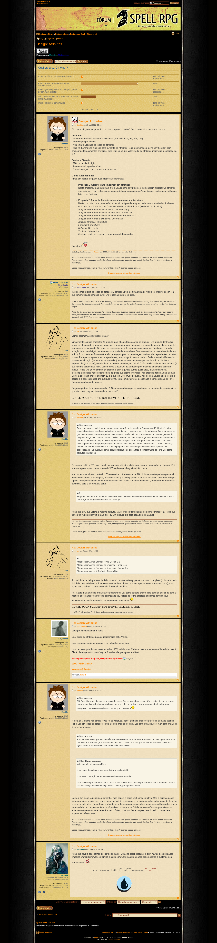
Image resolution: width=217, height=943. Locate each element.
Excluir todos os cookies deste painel (132, 932)
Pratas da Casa (61, 34)
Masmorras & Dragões (81, 669)
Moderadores (63, 55)
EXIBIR (83, 675)
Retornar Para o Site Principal (43, 2)
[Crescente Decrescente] (151, 902)
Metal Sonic (81, 287)
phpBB (97, 937)
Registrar (50, 39)
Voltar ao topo (178, 277)
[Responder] (44, 908)
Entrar (60, 39)
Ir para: (108, 915)
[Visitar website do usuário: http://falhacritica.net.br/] (39, 651)
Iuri (78, 331)
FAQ (41, 39)
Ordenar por (111, 902)
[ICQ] (44, 892)
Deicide (80, 125)
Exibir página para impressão (173, 33)
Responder (41, 60)
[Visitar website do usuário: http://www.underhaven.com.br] (39, 154)
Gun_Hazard (82, 626)
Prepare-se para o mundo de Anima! (124, 273)
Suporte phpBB (114, 939)
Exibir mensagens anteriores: (68, 902)
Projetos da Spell (77, 34)
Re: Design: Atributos (84, 284)
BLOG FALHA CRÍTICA (82, 664)
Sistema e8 (92, 34)
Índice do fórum (46, 34)
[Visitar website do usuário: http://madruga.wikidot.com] (39, 892)
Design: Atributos (49, 44)
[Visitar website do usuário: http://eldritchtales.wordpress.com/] (39, 299)
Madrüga (53, 55)
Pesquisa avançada (141, 3)
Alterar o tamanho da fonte (178, 33)
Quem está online (45, 922)
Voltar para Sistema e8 (47, 915)
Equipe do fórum (108, 932)
